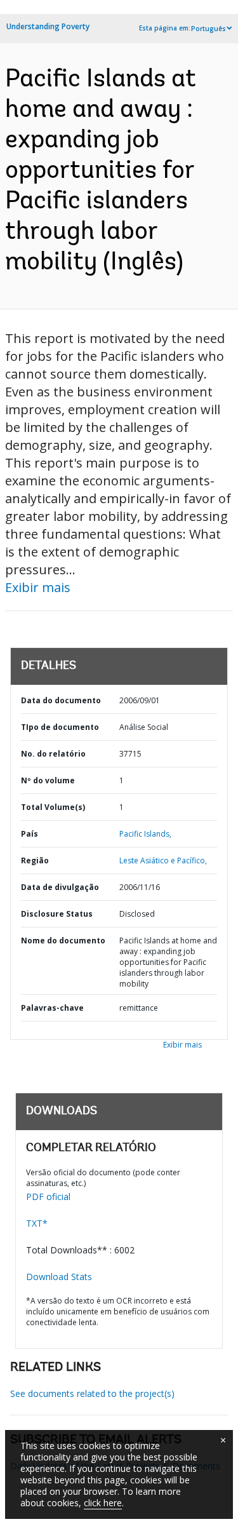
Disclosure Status (57, 913)
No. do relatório (53, 753)
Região (35, 860)
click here (103, 1503)
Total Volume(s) (53, 807)
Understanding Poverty (47, 26)
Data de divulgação (60, 887)
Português (208, 28)
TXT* (37, 1223)
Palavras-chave (52, 1007)
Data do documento (61, 700)
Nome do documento (63, 940)
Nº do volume (48, 780)
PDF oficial (48, 1196)
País (29, 833)
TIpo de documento (60, 727)
